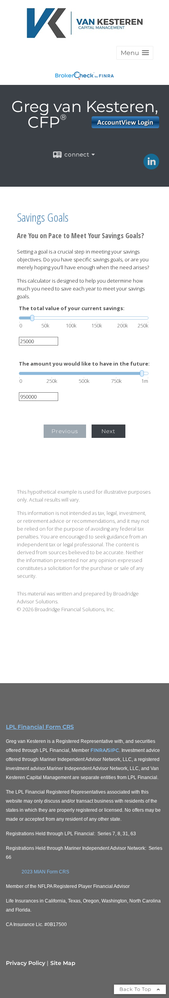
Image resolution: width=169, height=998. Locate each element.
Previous (64, 431)
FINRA (98, 750)
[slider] (84, 318)
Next (108, 431)
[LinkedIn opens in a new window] (151, 166)
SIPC (113, 750)
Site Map (62, 963)
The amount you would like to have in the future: (84, 363)
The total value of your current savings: (72, 308)
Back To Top (136, 989)
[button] (134, 53)
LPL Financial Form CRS (40, 726)
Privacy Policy (25, 963)
